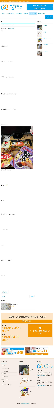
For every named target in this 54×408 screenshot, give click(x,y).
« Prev (3, 296)
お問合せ (4, 382)
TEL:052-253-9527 (41, 375)
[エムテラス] (11, 6)
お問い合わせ (49, 17)
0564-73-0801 (39, 9)
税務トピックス (41, 13)
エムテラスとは (10, 13)
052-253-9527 (39, 5)
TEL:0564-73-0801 (41, 385)
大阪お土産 (4, 292)
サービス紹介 (19, 13)
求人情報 (26, 13)
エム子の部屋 (33, 13)
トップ (3, 13)
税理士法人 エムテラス (25, 403)
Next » (32, 296)
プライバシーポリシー (7, 384)
